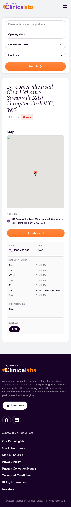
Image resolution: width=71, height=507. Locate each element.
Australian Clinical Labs (28, 501)
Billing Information (14, 482)
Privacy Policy (11, 461)
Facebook (6, 420)
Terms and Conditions (16, 475)
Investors (8, 489)
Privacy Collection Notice (19, 468)
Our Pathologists (13, 441)
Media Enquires (12, 455)
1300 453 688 (21, 250)
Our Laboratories (13, 448)
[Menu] (65, 6)
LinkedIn (16, 420)
